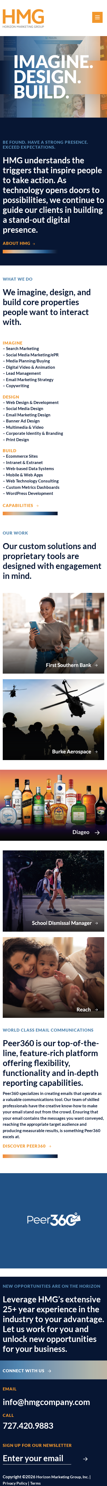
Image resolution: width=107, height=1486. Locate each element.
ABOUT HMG (18, 243)
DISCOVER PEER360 (25, 1145)
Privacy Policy (15, 1483)
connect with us (25, 1370)
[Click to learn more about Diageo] (53, 805)
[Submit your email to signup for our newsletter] (85, 1458)
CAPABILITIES (19, 505)
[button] (98, 17)
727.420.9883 (28, 1425)
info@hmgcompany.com (46, 1402)
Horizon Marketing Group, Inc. (62, 1476)
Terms (35, 1483)
